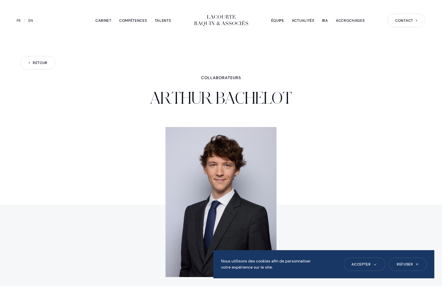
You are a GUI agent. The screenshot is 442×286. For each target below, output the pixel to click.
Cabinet (103, 20)
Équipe (277, 20)
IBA (325, 20)
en (30, 20)
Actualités (303, 20)
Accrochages (350, 20)
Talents (163, 20)
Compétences (133, 20)
